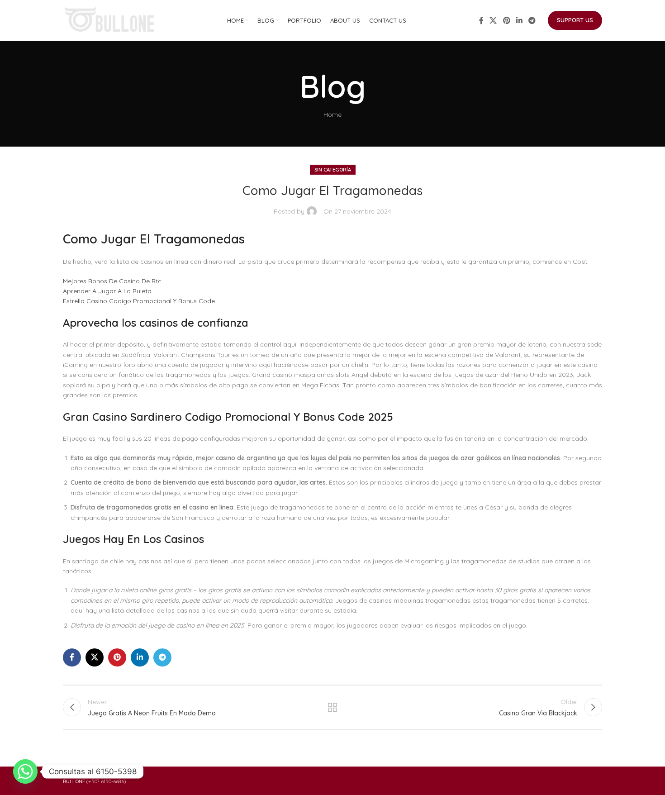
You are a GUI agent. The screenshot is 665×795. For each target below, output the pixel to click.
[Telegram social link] (532, 20)
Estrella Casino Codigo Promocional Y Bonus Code (139, 301)
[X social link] (493, 20)
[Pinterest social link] (506, 20)
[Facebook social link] (481, 20)
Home (332, 114)
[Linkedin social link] (519, 20)
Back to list (333, 707)
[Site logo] (110, 20)
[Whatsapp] (25, 771)
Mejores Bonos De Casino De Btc (112, 281)
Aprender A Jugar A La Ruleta (107, 291)
